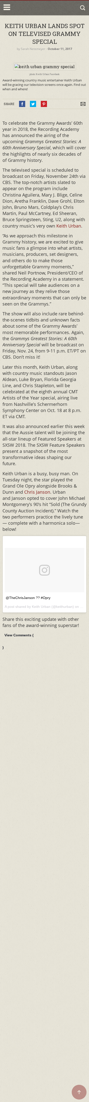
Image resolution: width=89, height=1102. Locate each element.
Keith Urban (68, 226)
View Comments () (18, 641)
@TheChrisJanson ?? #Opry (28, 598)
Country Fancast (33, 7)
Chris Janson (37, 492)
